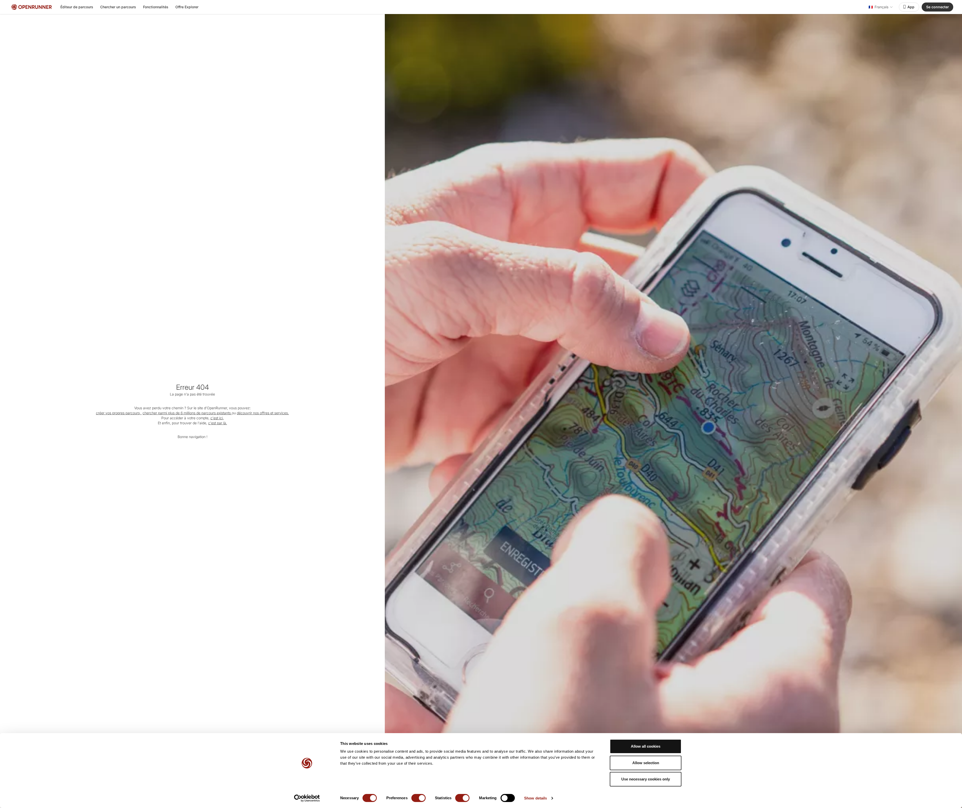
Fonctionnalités (155, 7)
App (910, 7)
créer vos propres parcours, (119, 413)
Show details (535, 798)
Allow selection (645, 763)
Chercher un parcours (118, 7)
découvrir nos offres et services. (263, 413)
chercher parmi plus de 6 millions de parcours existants (187, 413)
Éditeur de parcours (76, 7)
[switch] (418, 798)
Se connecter (937, 7)
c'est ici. (217, 418)
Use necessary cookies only (645, 779)
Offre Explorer (186, 7)
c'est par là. (217, 423)
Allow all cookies (645, 746)
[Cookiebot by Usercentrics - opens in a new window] (307, 798)
